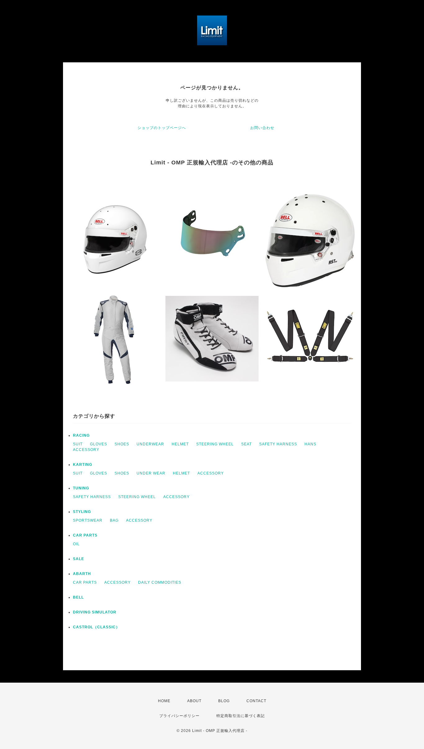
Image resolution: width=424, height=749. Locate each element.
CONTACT (256, 701)
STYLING (82, 512)
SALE (78, 559)
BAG (114, 520)
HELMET (180, 444)
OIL (76, 544)
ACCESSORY (86, 450)
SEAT (246, 444)
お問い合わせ (262, 128)
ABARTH (82, 574)
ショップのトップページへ (162, 128)
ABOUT (194, 701)
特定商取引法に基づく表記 (240, 716)
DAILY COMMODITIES (159, 582)
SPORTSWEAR (87, 520)
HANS (310, 444)
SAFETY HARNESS (278, 444)
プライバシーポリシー (179, 716)
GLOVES (98, 444)
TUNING (81, 488)
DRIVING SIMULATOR (94, 612)
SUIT (78, 444)
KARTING (82, 464)
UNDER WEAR (151, 473)
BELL (78, 597)
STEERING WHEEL (215, 444)
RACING (81, 435)
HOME (164, 701)
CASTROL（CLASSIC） (96, 627)
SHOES (122, 444)
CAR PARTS (85, 535)
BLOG (224, 701)
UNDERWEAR (150, 444)
